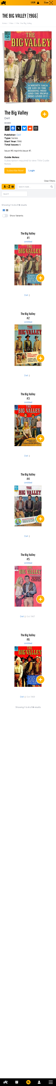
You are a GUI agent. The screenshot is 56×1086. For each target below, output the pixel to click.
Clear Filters (49, 181)
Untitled (28, 241)
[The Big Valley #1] (28, 265)
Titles (12, 23)
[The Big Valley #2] (28, 345)
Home (5, 23)
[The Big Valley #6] (28, 666)
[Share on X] (18, 128)
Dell (7, 118)
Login (32, 170)
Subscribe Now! (15, 170)
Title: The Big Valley (23, 23)
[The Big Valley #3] (28, 425)
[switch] (5, 215)
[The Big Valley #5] (28, 586)
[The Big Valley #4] (28, 506)
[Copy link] (7, 128)
